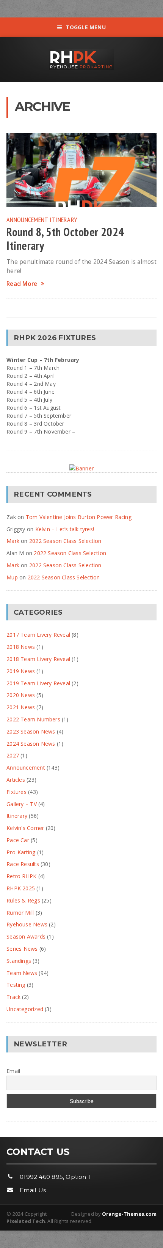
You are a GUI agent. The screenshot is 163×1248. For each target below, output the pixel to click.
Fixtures (16, 791)
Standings (18, 960)
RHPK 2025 (20, 888)
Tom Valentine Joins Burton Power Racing (79, 517)
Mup (12, 577)
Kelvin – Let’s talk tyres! (64, 529)
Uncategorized (24, 1009)
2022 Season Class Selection (65, 540)
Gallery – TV (21, 804)
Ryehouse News (26, 924)
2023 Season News (30, 731)
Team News (21, 973)
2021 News (20, 707)
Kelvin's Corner (25, 827)
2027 (12, 755)
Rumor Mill (20, 912)
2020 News (20, 695)
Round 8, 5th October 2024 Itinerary (65, 239)
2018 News (20, 646)
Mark (12, 540)
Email (13, 1070)
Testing (15, 984)
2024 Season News (30, 743)
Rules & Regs (23, 900)
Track (13, 996)
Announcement (27, 219)
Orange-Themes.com (129, 1213)
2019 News (20, 671)
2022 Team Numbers (33, 719)
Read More (21, 284)
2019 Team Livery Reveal (38, 683)
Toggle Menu (85, 27)
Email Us (33, 1190)
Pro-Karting (20, 852)
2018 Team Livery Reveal (38, 659)
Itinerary (63, 219)
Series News (22, 948)
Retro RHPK (21, 876)
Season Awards (25, 936)
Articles (15, 779)
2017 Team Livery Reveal (38, 634)
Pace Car (17, 840)
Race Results (22, 864)
